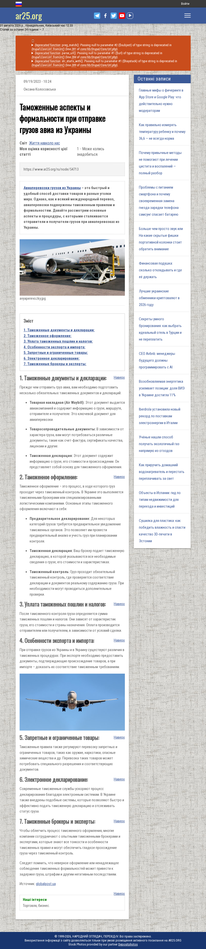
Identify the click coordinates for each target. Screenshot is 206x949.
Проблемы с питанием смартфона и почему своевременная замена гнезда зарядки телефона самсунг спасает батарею (159, 201)
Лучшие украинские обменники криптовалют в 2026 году (159, 298)
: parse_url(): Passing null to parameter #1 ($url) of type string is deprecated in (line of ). (97, 55)
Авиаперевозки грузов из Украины (52, 188)
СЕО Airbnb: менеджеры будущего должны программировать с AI (157, 360)
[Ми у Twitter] (114, 16)
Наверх (119, 377)
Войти (185, 4)
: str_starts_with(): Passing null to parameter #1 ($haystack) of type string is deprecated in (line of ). (104, 63)
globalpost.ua (46, 884)
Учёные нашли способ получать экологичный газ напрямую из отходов (159, 444)
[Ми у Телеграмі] (97, 16)
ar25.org (29, 15)
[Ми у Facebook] (105, 16)
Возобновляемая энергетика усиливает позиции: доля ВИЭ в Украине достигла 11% (162, 388)
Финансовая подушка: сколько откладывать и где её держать (160, 270)
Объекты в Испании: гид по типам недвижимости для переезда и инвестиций (160, 500)
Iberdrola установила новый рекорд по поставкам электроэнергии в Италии (159, 416)
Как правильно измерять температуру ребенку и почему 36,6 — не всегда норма (162, 132)
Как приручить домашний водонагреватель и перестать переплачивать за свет (161, 472)
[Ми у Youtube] (122, 16)
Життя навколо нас (44, 143)
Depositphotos (128, 944)
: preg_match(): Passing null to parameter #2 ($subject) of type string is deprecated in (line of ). (102, 47)
